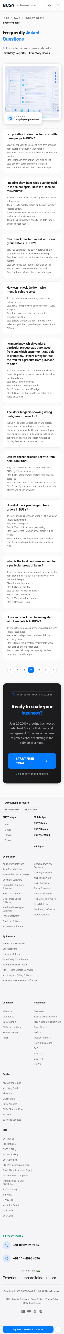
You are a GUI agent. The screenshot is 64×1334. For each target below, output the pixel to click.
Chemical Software (12, 879)
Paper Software (42, 888)
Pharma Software (43, 893)
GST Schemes (10, 1159)
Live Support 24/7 (16, 1236)
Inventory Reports (34, 17)
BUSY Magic (10, 817)
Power (8, 835)
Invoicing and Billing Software (18, 975)
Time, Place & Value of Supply (18, 1170)
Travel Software (42, 914)
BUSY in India (9, 1022)
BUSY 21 (38, 1064)
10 (38, 669)
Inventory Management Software (20, 980)
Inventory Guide (11, 1088)
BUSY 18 (38, 1058)
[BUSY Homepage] (20, 5)
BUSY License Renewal (45, 1016)
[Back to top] (58, 1329)
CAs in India (9, 1098)
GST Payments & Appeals (16, 1165)
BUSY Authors (10, 1104)
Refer (5, 1037)
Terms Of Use (37, 1299)
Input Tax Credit (11, 1205)
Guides (6, 1074)
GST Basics (8, 1138)
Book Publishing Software (16, 874)
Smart (8, 829)
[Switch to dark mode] (49, 5)
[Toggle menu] (58, 5)
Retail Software (42, 904)
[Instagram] (41, 1311)
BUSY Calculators (43, 1043)
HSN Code (8, 1210)
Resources (39, 1002)
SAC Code (8, 1215)
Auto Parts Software (13, 869)
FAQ (36, 1048)
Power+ (9, 840)
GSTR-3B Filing (10, 1154)
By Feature (9, 936)
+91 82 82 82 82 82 (26, 1245)
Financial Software (12, 954)
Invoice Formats (42, 1037)
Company (8, 1002)
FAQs (17, 17)
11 (46, 669)
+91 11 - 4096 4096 (26, 1258)
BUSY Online (40, 823)
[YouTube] (29, 1311)
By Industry (9, 856)
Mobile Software (42, 877)
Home (6, 17)
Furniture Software (12, 921)
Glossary (7, 1093)
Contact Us (8, 1016)
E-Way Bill (8, 1200)
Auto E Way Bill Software (15, 959)
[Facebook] (35, 1311)
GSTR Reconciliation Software (18, 970)
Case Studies (40, 1027)
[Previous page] (10, 670)
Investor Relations (20, 1299)
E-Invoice (7, 1194)
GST (5, 1130)
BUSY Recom (41, 829)
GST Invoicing (10, 1189)
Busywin (7, 1114)
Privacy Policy (51, 1299)
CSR (8, 1299)
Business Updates (12, 1119)
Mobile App (40, 817)
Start (8, 824)
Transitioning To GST (13, 1181)
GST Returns (9, 1144)
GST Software (10, 949)
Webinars (39, 1032)
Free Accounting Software (47, 1022)
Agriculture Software (13, 864)
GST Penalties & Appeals (15, 1175)
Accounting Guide (12, 1083)
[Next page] (54, 670)
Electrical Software (12, 893)
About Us (7, 1011)
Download (39, 1011)
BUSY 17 (38, 1053)
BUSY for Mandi (42, 835)
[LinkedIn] (23, 1311)
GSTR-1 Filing (9, 1149)
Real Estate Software (45, 899)
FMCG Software (11, 916)
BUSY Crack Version (32, 1303)
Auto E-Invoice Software (15, 964)
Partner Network (11, 1032)
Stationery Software (44, 909)
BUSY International (12, 1027)
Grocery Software (43, 872)
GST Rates (8, 1184)
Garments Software (13, 926)
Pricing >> (39, 846)
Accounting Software (17, 802)
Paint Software (41, 883)
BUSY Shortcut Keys (13, 1109)
